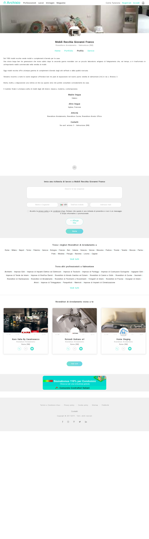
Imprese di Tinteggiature (51, 282)
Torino (28, 250)
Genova (45, 250)
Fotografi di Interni (96, 279)
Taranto (124, 250)
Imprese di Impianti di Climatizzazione (99, 282)
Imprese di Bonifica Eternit (42, 275)
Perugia (70, 254)
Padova (108, 250)
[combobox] (64, 204)
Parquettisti (67, 282)
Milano (14, 250)
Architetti (8, 272)
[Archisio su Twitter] (80, 422)
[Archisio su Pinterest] (74, 422)
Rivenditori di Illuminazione (18, 279)
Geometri (138, 275)
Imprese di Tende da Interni (17, 275)
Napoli (21, 250)
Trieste (116, 250)
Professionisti (30, 3)
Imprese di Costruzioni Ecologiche (115, 272)
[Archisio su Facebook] (62, 422)
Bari (68, 250)
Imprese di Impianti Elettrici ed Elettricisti (44, 272)
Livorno (87, 254)
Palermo (36, 250)
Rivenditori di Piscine (114, 279)
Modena (61, 254)
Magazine (61, 3)
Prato (53, 254)
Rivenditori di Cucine (124, 275)
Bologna (53, 250)
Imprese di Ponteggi (90, 272)
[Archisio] (11, 1)
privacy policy (44, 211)
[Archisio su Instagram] (69, 422)
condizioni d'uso (59, 211)
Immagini (50, 3)
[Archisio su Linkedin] (86, 422)
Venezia (83, 250)
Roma (7, 250)
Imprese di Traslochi (71, 272)
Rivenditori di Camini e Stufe (101, 275)
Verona (91, 250)
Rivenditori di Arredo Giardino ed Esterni (71, 275)
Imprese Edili (19, 272)
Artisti (36, 282)
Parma (140, 250)
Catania (75, 250)
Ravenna (78, 254)
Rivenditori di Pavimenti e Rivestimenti (70, 279)
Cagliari (95, 254)
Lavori (41, 3)
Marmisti (77, 282)
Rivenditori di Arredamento (41, 279)
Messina (100, 250)
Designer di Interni (132, 279)
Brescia (132, 250)
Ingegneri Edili (137, 272)
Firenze (62, 250)
